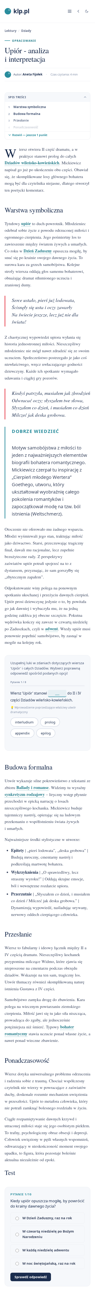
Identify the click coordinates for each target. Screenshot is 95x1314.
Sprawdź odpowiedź (31, 1277)
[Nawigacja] (69, 11)
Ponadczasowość (25, 127)
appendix (22, 733)
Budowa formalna (26, 114)
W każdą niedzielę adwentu (45, 1250)
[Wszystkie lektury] (78, 11)
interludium (24, 722)
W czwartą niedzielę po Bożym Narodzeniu (48, 1234)
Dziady (26, 31)
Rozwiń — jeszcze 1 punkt (29, 135)
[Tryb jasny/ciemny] (86, 11)
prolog (50, 722)
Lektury (10, 31)
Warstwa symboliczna (29, 107)
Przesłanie (21, 120)
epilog (46, 733)
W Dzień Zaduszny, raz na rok (47, 1218)
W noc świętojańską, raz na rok (48, 1263)
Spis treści (17, 97)
